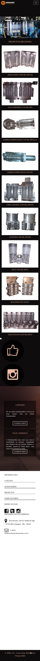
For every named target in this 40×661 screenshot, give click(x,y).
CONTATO (8, 481)
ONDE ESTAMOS (11, 498)
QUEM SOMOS (10, 487)
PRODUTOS (9, 492)
